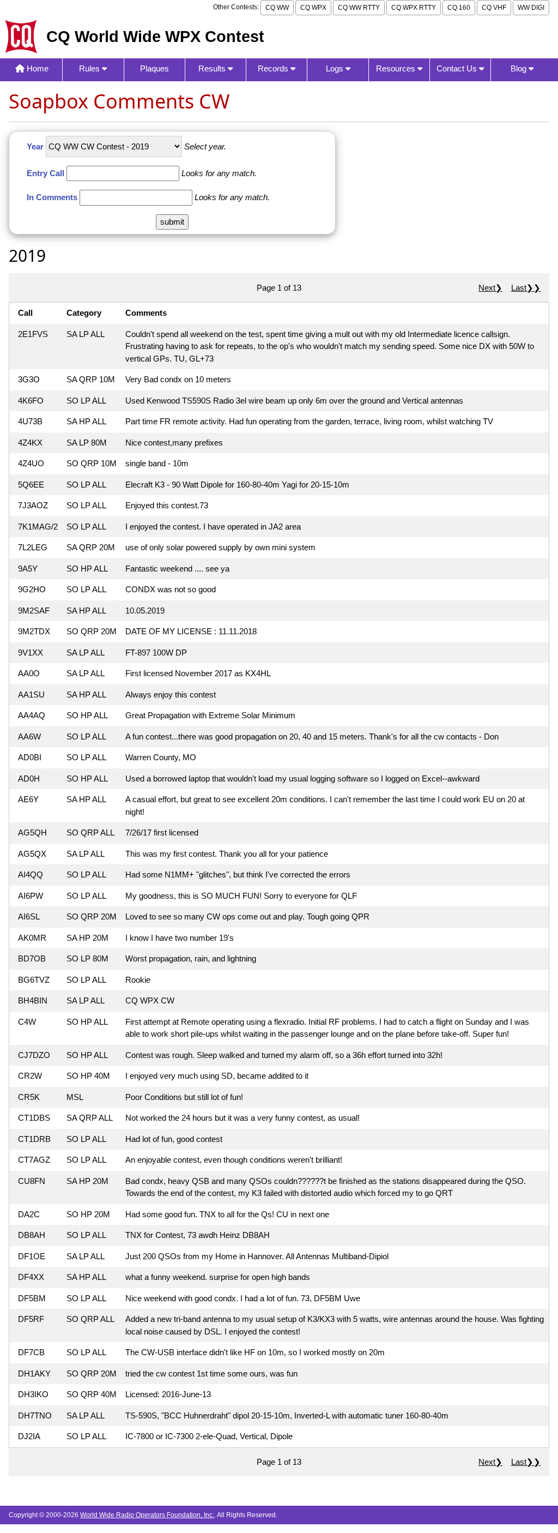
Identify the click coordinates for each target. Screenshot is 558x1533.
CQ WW (277, 7)
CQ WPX (313, 7)
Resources (396, 68)
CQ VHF (494, 7)
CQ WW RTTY (359, 7)
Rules (90, 68)
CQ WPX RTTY (413, 7)
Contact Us (457, 68)
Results (213, 68)
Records (274, 68)
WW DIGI (531, 7)
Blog (520, 68)
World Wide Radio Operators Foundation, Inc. (147, 1515)
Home (36, 68)
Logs (335, 68)
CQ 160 (458, 7)
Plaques (154, 68)
